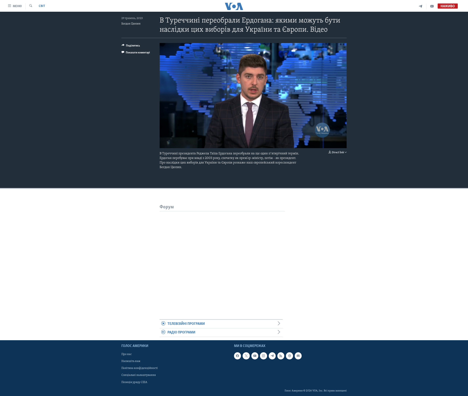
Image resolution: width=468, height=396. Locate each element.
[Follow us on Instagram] (263, 355)
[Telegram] (420, 6)
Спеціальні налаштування (138, 375)
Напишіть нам (130, 361)
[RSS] (280, 355)
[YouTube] (432, 6)
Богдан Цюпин (131, 23)
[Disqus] (222, 257)
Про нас (126, 354)
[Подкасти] (289, 355)
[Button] (131, 46)
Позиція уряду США (134, 382)
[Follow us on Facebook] (237, 355)
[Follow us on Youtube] (254, 355)
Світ (42, 6)
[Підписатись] (298, 355)
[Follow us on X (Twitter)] (246, 355)
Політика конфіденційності (139, 368)
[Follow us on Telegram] (272, 355)
